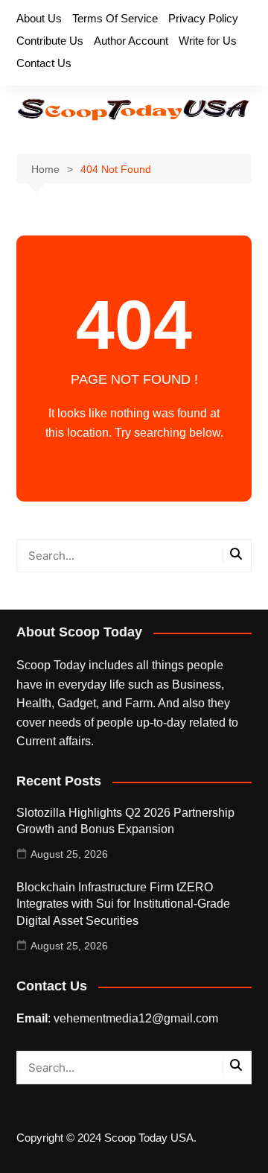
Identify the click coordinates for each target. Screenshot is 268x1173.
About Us (39, 18)
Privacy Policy (203, 18)
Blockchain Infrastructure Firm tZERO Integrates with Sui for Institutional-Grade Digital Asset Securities (123, 904)
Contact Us (43, 63)
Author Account (131, 40)
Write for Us (208, 40)
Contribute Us (49, 40)
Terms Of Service (115, 18)
